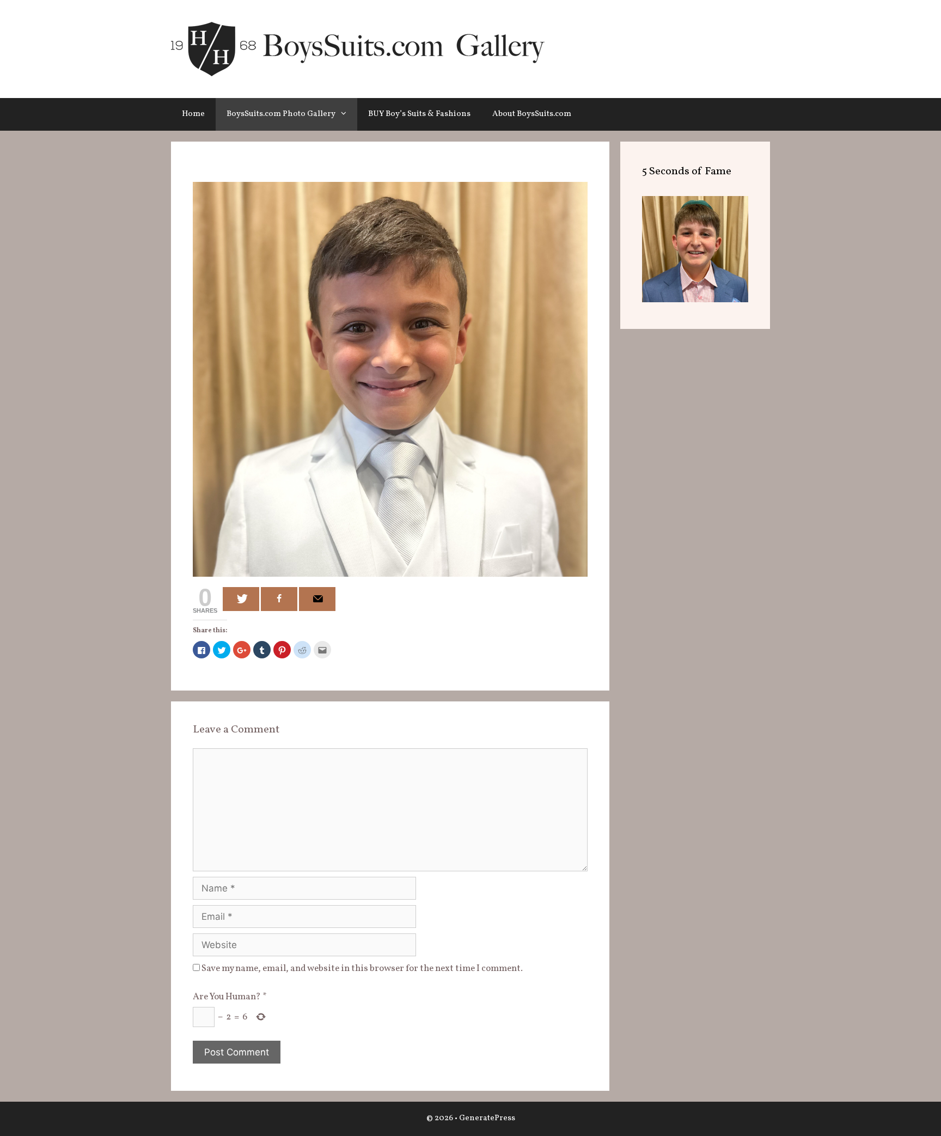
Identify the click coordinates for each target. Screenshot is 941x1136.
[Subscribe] (317, 599)
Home (193, 114)
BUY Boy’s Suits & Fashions (419, 114)
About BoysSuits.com (531, 114)
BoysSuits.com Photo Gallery (281, 114)
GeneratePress (487, 1118)
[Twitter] (241, 599)
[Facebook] (279, 599)
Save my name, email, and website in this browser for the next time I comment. (362, 968)
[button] (346, 114)
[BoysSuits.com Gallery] (358, 48)
